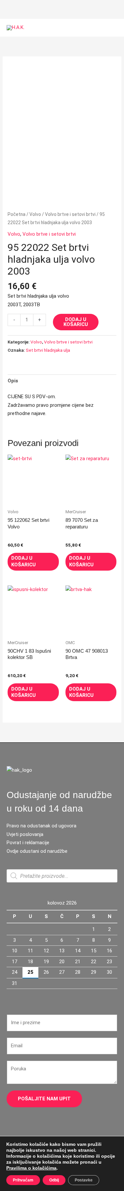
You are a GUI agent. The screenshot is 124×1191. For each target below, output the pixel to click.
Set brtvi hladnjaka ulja (48, 350)
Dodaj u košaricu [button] (23, 561)
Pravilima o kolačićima (31, 1168)
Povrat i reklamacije (28, 843)
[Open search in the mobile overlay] (62, 875)
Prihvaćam (23, 1180)
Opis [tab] (13, 381)
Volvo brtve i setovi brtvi (70, 214)
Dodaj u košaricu (75, 321)
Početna (16, 214)
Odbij (54, 1180)
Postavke (84, 1180)
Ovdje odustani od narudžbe (37, 851)
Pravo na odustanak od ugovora (41, 826)
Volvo (35, 214)
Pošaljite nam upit (44, 1099)
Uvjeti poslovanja (25, 834)
